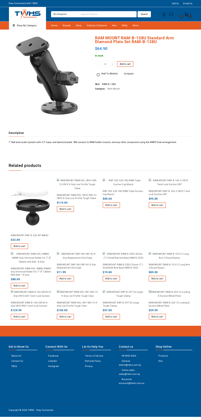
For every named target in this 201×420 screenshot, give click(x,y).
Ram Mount (114, 88)
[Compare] (31, 196)
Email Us (187, 3)
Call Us (175, 3)
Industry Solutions (97, 25)
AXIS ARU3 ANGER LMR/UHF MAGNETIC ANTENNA (190, 37)
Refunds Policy (92, 361)
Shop (78, 25)
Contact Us (17, 361)
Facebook (53, 356)
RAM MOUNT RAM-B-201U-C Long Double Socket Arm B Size (186, 37)
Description (16, 132)
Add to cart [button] (19, 246)
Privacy (88, 366)
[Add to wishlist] (25, 196)
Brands (67, 25)
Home (54, 25)
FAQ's (14, 366)
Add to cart (125, 64)
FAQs (125, 25)
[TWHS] (27, 13)
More (136, 25)
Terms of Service (93, 356)
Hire (114, 25)
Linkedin (52, 361)
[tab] (18, 133)
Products (163, 356)
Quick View (38, 196)
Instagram (53, 366)
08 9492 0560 (128, 356)
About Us (16, 356)
